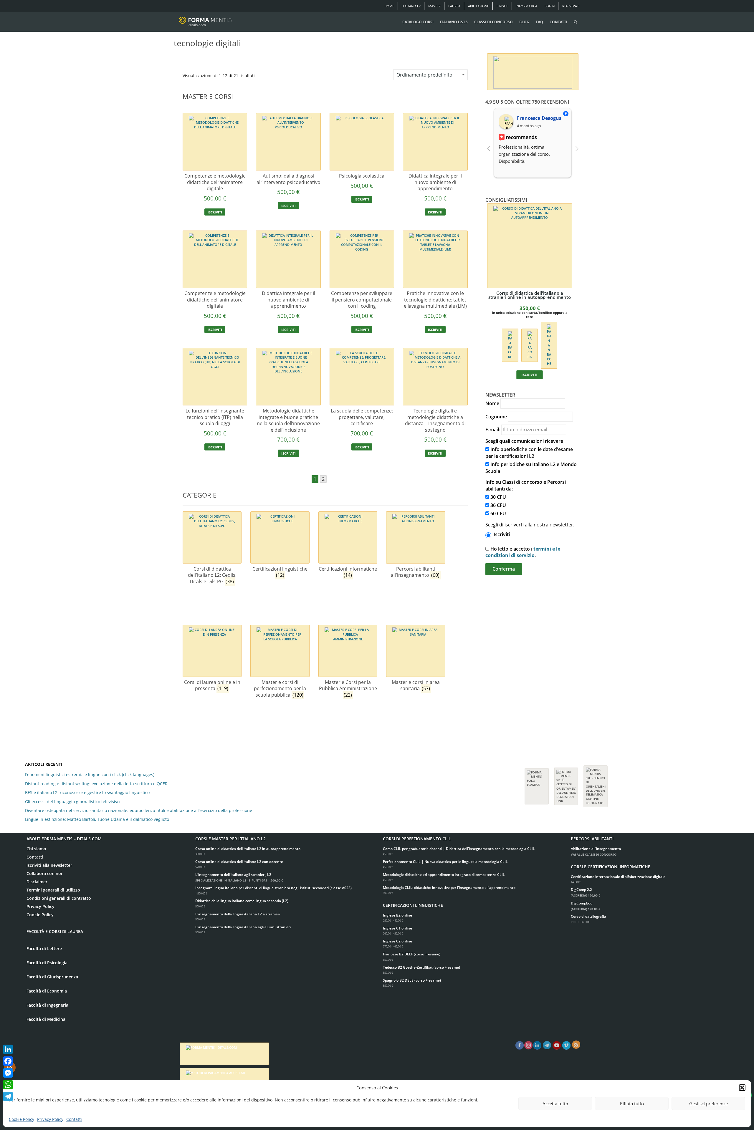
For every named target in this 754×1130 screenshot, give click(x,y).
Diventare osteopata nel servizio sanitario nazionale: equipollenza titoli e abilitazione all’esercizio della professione (138, 810)
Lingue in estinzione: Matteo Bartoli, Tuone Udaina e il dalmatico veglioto (97, 819)
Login (550, 6)
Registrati (571, 6)
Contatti (74, 1119)
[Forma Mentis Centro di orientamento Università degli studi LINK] (566, 783)
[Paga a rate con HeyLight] (549, 344)
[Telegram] (8, 1096)
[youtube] (557, 1045)
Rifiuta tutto (632, 1103)
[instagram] (528, 1045)
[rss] (576, 1044)
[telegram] (547, 1045)
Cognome (496, 416)
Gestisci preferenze (708, 1103)
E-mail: (492, 429)
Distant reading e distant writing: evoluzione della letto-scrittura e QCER (96, 783)
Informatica (526, 6)
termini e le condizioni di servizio (522, 552)
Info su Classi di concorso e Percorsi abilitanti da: (525, 485)
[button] (742, 1088)
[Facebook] (8, 1061)
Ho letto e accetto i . (522, 552)
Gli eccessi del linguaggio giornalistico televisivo (72, 801)
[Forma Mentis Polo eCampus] (536, 783)
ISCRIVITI (215, 212)
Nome (492, 403)
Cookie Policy (21, 1119)
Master (434, 6)
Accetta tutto (555, 1103)
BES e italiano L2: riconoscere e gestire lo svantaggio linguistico (87, 792)
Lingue (502, 6)
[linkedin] (537, 1045)
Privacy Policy (50, 1119)
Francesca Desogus (539, 118)
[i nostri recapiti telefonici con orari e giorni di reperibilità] (532, 71)
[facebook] (519, 1045)
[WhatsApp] (8, 1085)
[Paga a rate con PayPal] (529, 344)
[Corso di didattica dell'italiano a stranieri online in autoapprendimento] (529, 245)
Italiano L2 (411, 6)
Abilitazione (478, 6)
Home (389, 6)
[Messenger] (8, 1073)
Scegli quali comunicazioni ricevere (524, 441)
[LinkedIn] (8, 1049)
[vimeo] (566, 1045)
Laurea (454, 6)
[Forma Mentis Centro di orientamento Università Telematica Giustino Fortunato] (595, 783)
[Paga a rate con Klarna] (510, 344)
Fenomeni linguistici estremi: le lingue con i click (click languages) (89, 774)
